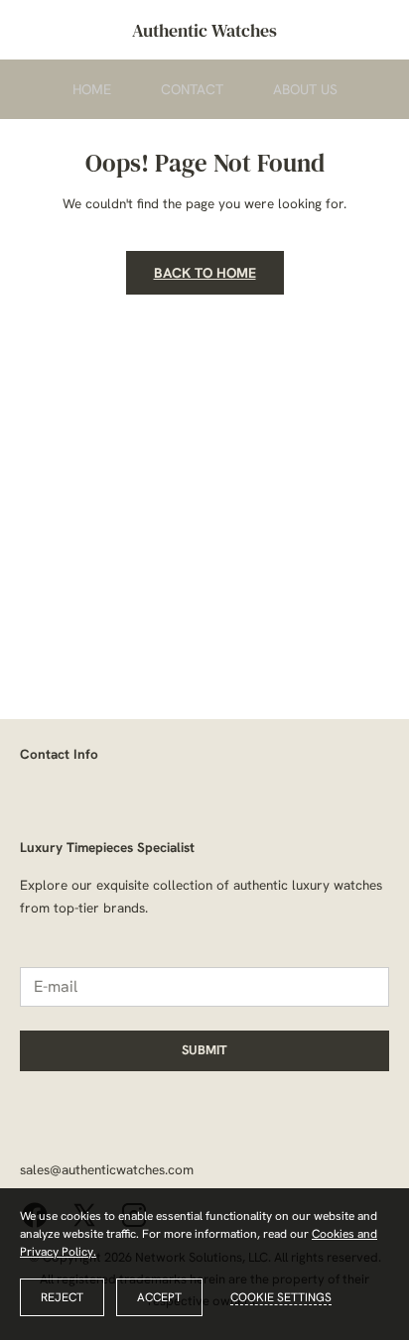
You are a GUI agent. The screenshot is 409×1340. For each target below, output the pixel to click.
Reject (62, 1297)
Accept (159, 1297)
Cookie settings (281, 1297)
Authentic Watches (204, 30)
